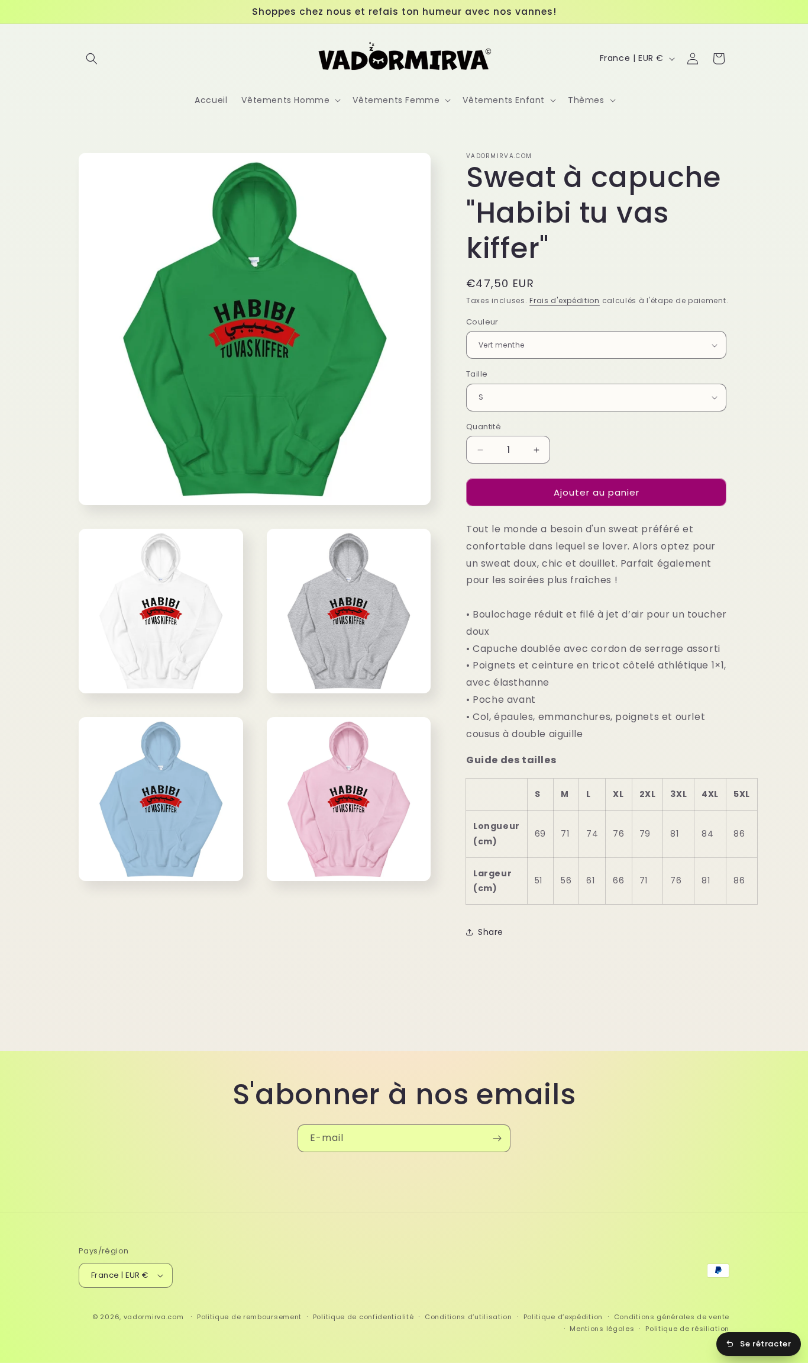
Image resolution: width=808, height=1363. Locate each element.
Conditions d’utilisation (468, 1317)
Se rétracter (765, 1343)
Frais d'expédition (564, 300)
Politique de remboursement (249, 1317)
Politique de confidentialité (363, 1317)
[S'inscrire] (497, 1138)
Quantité (483, 426)
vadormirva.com (154, 1317)
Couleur (482, 321)
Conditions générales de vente (671, 1317)
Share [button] (490, 932)
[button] (92, 59)
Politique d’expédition (563, 1317)
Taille (476, 374)
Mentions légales (602, 1328)
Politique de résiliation (687, 1328)
